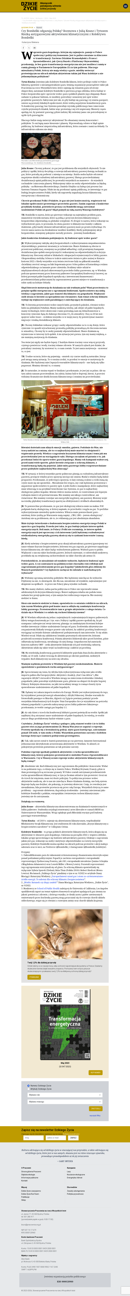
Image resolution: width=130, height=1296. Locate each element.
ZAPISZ (73, 1138)
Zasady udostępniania (76, 1191)
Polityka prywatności (75, 1194)
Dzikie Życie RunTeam (30, 1194)
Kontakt (24, 1181)
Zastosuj (95, 1109)
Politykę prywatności (71, 1134)
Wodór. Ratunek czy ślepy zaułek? (40, 882)
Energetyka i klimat (74, 1178)
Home (32, 18)
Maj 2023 (53, 18)
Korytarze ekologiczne (76, 1175)
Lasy (69, 1172)
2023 (46, 18)
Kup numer (95, 1073)
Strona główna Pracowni (31, 1172)
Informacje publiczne (29, 1178)
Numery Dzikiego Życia (40, 1085)
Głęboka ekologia (28, 1175)
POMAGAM (34, 977)
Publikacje (25, 1197)
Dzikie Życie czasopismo (31, 1191)
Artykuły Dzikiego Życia (40, 1089)
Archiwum (39, 18)
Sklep (23, 1200)
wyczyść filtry (95, 1116)
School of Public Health (48, 888)
